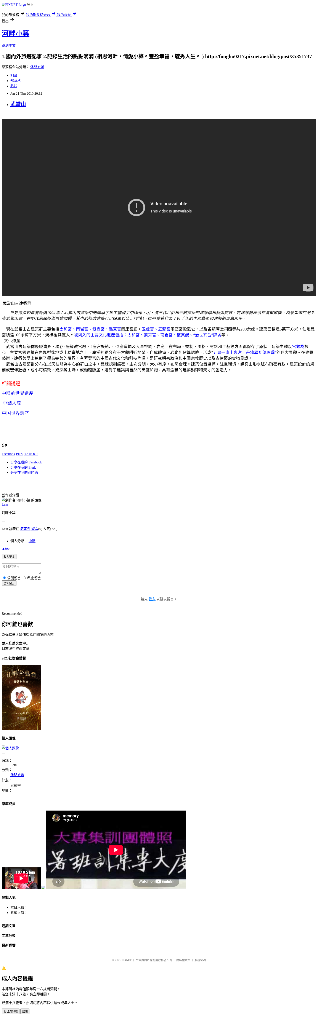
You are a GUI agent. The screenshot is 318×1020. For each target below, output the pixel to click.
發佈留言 (9, 583)
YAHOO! (31, 454)
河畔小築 (15, 33)
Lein (5, 504)
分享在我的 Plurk (23, 467)
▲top (6, 548)
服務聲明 (200, 960)
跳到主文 (9, 45)
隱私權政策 (183, 960)
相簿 (13, 75)
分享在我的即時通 (24, 472)
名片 (13, 86)
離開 (25, 1011)
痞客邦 (25, 529)
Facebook (8, 454)
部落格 (15, 81)
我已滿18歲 (10, 1011)
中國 (32, 541)
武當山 (18, 104)
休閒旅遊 (37, 67)
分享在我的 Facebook (26, 462)
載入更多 (9, 557)
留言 (34, 529)
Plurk (19, 454)
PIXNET (127, 960)
